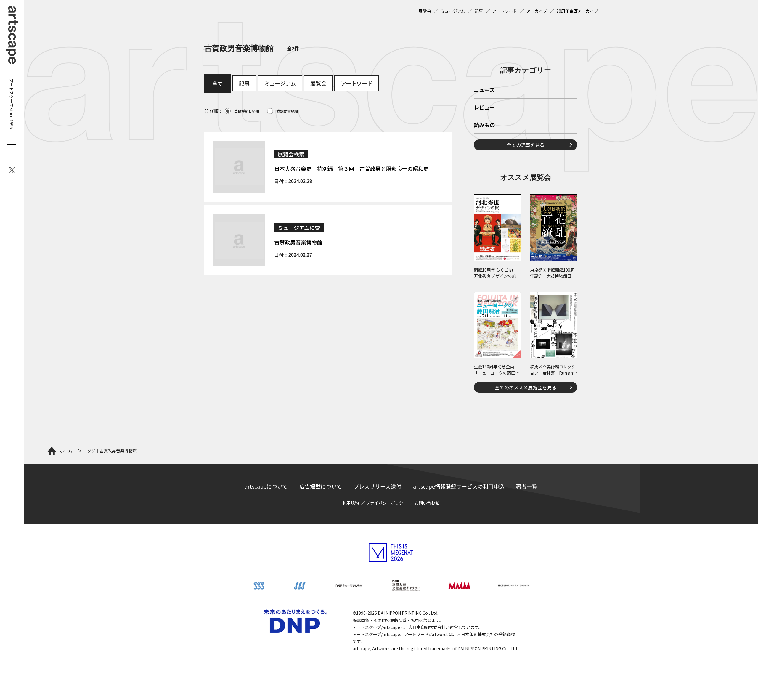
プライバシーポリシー (386, 503)
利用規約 (350, 503)
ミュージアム (453, 11)
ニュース (484, 90)
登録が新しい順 (246, 110)
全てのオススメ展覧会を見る (525, 387)
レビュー (484, 108)
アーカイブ (536, 11)
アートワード (504, 11)
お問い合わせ (427, 503)
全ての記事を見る (526, 144)
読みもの (484, 125)
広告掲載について (320, 486)
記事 (479, 11)
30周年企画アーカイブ (577, 11)
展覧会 (425, 11)
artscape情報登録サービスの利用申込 (458, 486)
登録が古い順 (287, 110)
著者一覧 (526, 486)
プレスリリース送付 (377, 486)
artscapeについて (266, 486)
